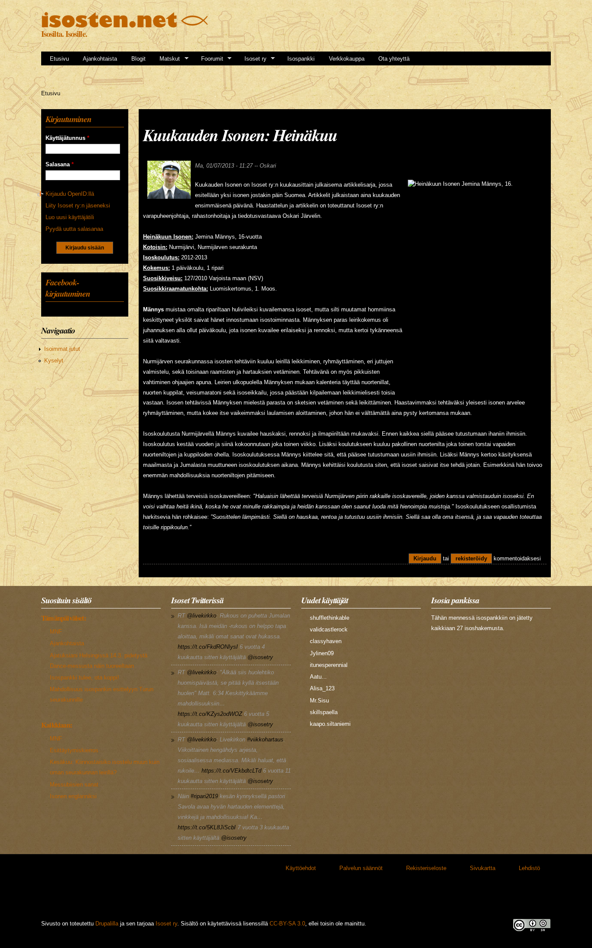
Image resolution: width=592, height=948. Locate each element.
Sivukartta (482, 868)
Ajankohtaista (100, 58)
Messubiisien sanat (74, 784)
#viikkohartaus (265, 739)
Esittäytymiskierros (74, 750)
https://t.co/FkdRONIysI (208, 647)
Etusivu (59, 58)
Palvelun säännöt (361, 868)
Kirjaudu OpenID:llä (70, 194)
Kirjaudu (424, 558)
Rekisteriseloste (426, 868)
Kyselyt (53, 360)
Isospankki (301, 58)
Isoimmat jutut (62, 349)
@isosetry (260, 657)
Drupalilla (106, 923)
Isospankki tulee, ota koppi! (84, 677)
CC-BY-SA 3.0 (287, 923)
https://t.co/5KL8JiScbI (207, 827)
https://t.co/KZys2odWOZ (210, 714)
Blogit (138, 58)
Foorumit (209, 58)
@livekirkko (201, 615)
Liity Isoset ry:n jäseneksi (78, 205)
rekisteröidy (471, 558)
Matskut (167, 58)
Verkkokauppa (346, 58)
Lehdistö (529, 868)
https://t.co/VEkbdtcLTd (231, 770)
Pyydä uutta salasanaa (74, 229)
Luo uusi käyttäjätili (70, 217)
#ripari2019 (204, 796)
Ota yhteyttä (394, 58)
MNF (56, 631)
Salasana (60, 164)
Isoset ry (253, 58)
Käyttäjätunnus (67, 138)
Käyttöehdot (301, 868)
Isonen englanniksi (73, 796)
